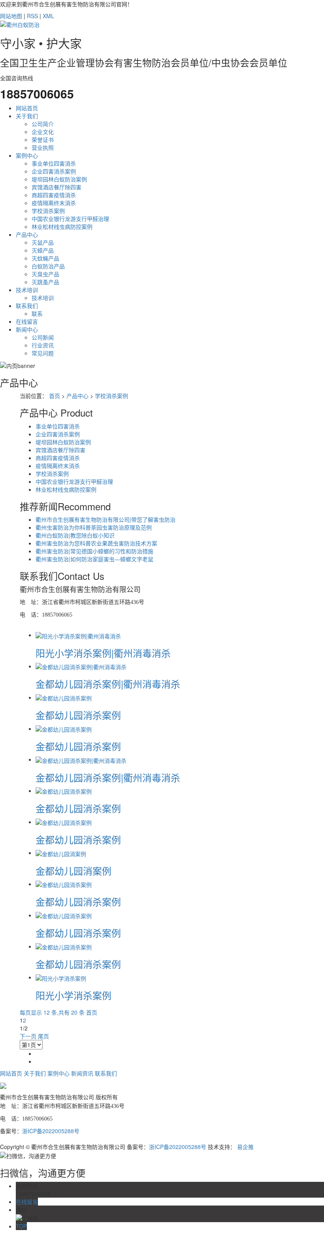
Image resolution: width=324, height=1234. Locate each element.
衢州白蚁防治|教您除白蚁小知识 (75, 535)
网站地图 (11, 16)
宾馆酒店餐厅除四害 (56, 187)
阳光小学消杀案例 (73, 995)
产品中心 (27, 234)
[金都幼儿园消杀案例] (64, 697)
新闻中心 (27, 329)
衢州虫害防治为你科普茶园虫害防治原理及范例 (94, 527)
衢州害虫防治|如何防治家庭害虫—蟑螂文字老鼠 (94, 559)
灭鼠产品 (43, 242)
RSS (32, 16)
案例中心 (27, 155)
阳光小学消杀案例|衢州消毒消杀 (103, 653)
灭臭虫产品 (45, 274)
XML (48, 16)
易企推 (245, 1147)
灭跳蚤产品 (45, 282)
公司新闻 (43, 337)
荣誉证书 (43, 139)
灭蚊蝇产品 (45, 258)
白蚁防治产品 (48, 266)
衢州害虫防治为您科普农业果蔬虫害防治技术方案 (96, 543)
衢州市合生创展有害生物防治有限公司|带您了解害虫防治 (105, 519)
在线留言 (27, 321)
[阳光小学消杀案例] (61, 977)
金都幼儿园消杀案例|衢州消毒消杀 (108, 684)
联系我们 (27, 305)
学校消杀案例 (48, 211)
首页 (54, 396)
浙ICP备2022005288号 (50, 1131)
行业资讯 (43, 345)
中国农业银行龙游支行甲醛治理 (70, 219)
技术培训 (27, 290)
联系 (37, 313)
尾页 (43, 1036)
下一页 (28, 1036)
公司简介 (43, 124)
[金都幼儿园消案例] (61, 853)
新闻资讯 (82, 1073)
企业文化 (43, 132)
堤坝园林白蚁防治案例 (59, 179)
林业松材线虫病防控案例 (62, 226)
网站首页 (27, 108)
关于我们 (27, 116)
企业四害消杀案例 (54, 171)
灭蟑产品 (43, 250)
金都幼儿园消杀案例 (78, 715)
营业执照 (43, 147)
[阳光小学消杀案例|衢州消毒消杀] (78, 635)
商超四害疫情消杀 (54, 195)
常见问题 (43, 353)
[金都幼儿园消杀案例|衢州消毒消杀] (81, 666)
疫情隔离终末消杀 (54, 203)
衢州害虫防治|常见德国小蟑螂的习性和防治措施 (94, 551)
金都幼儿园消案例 (73, 870)
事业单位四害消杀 (54, 163)
